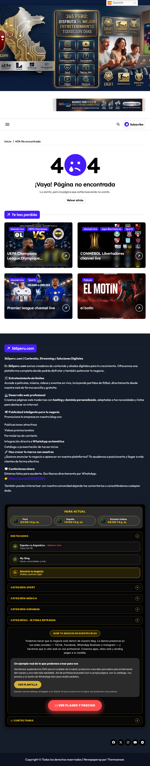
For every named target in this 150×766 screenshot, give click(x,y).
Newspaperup (93, 759)
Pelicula (88, 279)
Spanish (117, 2)
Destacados (74, 536)
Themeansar (115, 759)
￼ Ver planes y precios (75, 705)
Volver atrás (75, 200)
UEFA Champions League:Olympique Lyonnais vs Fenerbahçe (27, 258)
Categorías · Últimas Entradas (74, 620)
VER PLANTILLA (27, 684)
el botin (86, 308)
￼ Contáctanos (74, 720)
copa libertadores (111, 228)
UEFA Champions (38, 228)
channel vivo (17, 228)
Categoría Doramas (74, 609)
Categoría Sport (74, 587)
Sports (129, 228)
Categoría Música (74, 598)
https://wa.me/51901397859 (27, 478)
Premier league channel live (31, 308)
